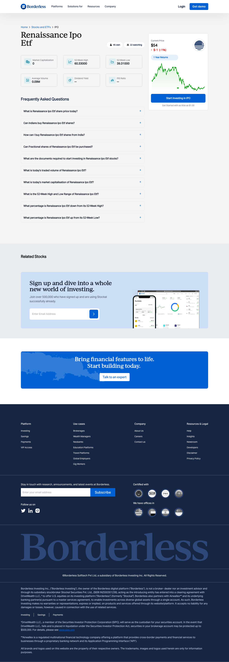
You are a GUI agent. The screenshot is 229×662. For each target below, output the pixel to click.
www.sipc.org (67, 629)
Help (189, 430)
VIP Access (26, 447)
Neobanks (78, 441)
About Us (138, 430)
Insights (191, 436)
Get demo (199, 6)
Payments (26, 441)
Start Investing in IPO (178, 98)
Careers (138, 436)
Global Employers (81, 458)
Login (181, 6)
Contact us (139, 441)
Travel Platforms (81, 453)
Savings (25, 436)
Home (24, 27)
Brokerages (79, 430)
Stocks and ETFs (41, 27)
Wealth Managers (82, 436)
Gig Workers (79, 464)
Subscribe (103, 492)
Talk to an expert (114, 377)
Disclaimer (192, 453)
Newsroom (192, 441)
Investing (25, 430)
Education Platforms (83, 447)
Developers (192, 447)
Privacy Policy (193, 458)
